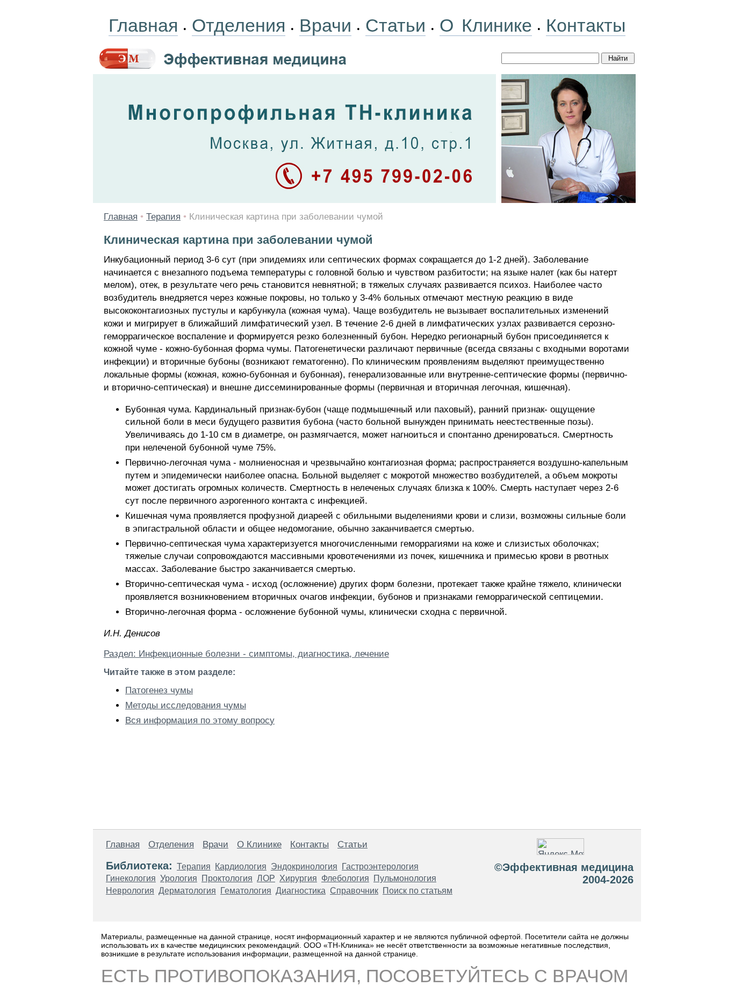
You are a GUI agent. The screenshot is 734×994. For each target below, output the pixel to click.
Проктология (227, 878)
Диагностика (301, 890)
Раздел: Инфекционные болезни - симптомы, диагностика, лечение (246, 654)
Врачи (325, 25)
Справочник (354, 890)
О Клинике (486, 25)
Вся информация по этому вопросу (200, 720)
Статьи (395, 25)
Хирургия (298, 878)
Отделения (238, 25)
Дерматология (187, 890)
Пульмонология (404, 878)
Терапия (163, 217)
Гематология (245, 890)
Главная (143, 25)
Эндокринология (304, 866)
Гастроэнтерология (380, 866)
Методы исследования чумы (185, 705)
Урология (178, 878)
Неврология (130, 890)
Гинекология (131, 878)
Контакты (585, 25)
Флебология (345, 878)
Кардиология (241, 866)
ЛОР (266, 878)
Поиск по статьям (417, 890)
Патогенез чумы (159, 690)
